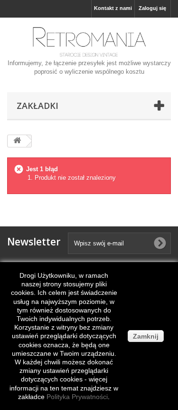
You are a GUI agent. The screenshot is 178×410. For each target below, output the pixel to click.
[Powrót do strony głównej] (17, 141)
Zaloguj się (152, 8)
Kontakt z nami (113, 8)
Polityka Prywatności (77, 396)
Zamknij (146, 336)
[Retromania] (89, 42)
